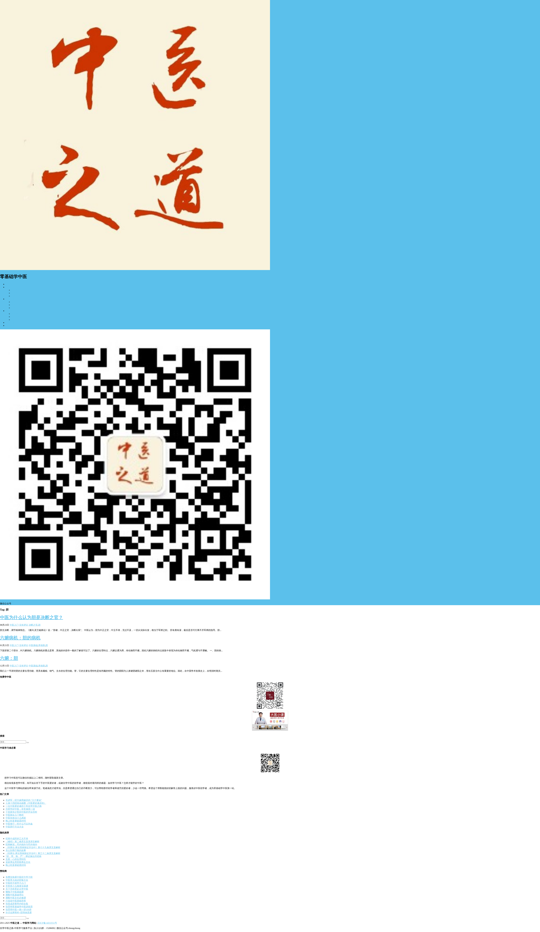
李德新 (41, 645)
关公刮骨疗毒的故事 (16, 850)
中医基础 (33, 645)
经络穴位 (15, 308)
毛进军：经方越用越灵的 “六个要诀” (24, 800)
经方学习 (15, 290)
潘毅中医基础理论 (15, 895)
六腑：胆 (9, 658)
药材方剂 (15, 305)
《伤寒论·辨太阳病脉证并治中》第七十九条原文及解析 (33, 847)
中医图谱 (15, 296)
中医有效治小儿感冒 (16, 818)
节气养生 (15, 319)
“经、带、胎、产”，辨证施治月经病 (23, 856)
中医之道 (10, 299)
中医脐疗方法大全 (15, 827)
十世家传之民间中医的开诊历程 (21, 812)
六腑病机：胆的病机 (20, 637)
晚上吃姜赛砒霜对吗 (16, 821)
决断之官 (33, 625)
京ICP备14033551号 (47, 923)
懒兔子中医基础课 (15, 892)
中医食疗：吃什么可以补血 (19, 824)
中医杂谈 (10, 325)
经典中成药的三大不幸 (17, 838)
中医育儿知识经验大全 (17, 880)
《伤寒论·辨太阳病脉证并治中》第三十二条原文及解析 (33, 853)
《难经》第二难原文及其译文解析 (22, 841)
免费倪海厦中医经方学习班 (19, 877)
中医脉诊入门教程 (15, 815)
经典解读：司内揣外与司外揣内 (21, 844)
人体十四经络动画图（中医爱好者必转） (26, 803)
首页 (8, 284)
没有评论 (23, 625)
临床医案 (15, 302)
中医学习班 (16, 293)
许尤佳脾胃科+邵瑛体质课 (19, 912)
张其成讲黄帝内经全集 (17, 903)
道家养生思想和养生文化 (18, 862)
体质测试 (15, 313)
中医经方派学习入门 (16, 883)
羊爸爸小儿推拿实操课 (17, 886)
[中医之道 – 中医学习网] (135, 269)
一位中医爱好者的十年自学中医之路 (24, 806)
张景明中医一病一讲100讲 (19, 909)
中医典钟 (15, 316)
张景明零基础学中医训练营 (19, 906)
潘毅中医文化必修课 (16, 898)
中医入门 (10, 287)
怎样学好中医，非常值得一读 (20, 809)
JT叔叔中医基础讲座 (16, 901)
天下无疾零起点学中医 (17, 889)
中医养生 (10, 311)
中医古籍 (10, 322)
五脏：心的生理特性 (16, 859)
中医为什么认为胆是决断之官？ (31, 617)
